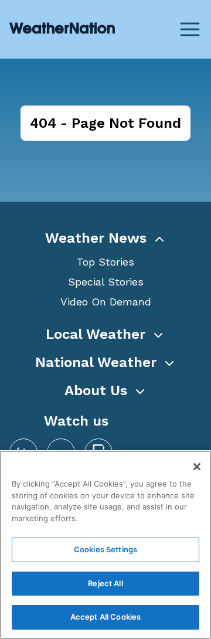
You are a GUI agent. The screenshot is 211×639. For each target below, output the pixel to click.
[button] (105, 238)
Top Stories (105, 262)
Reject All (105, 583)
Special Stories (106, 282)
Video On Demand (105, 301)
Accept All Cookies (105, 616)
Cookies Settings (105, 549)
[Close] (197, 467)
